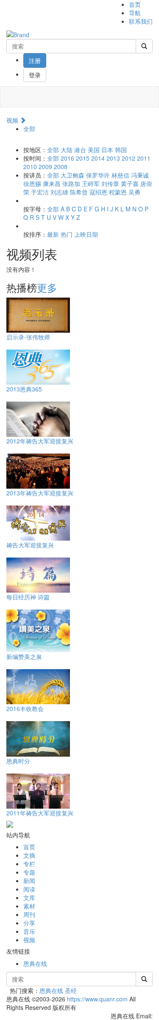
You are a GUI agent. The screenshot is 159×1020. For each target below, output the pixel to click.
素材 (29, 906)
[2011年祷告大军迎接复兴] (38, 790)
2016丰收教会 (25, 708)
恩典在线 (35, 963)
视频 (13, 120)
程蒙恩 (118, 192)
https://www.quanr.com (97, 999)
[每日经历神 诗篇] (38, 574)
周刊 (29, 914)
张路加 (71, 183)
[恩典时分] (38, 737)
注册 (35, 60)
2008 (60, 166)
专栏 (29, 863)
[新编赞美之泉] (38, 630)
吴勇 (134, 192)
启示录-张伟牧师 (28, 337)
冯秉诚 (140, 175)
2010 (30, 166)
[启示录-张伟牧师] (38, 314)
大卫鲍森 (72, 175)
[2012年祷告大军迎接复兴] (38, 418)
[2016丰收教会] (38, 685)
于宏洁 (40, 192)
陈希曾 (79, 192)
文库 (29, 897)
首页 (135, 4)
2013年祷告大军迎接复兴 (39, 493)
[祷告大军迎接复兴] (38, 522)
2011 (144, 158)
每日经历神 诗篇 (28, 597)
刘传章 (110, 183)
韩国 (121, 149)
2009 (45, 166)
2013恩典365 (24, 389)
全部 (29, 128)
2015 (82, 158)
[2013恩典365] (38, 366)
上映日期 (86, 234)
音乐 (29, 931)
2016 (67, 158)
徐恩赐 (32, 183)
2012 (128, 158)
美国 (94, 149)
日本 (107, 149)
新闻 (29, 880)
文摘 (29, 855)
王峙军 (91, 183)
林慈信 (120, 175)
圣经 (71, 990)
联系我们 (141, 21)
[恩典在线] (17, 34)
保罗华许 (98, 175)
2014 (98, 158)
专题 (29, 872)
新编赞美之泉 (24, 656)
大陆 (67, 149)
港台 (80, 149)
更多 (47, 287)
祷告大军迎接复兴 (30, 545)
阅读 (29, 889)
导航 (135, 12)
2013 (113, 158)
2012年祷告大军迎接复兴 (39, 441)
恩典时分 (18, 761)
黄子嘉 (130, 183)
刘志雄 (59, 192)
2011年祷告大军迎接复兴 (39, 813)
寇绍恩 (98, 192)
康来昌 (52, 183)
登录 (35, 75)
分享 (29, 923)
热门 (67, 234)
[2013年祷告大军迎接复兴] (38, 470)
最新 (53, 234)
